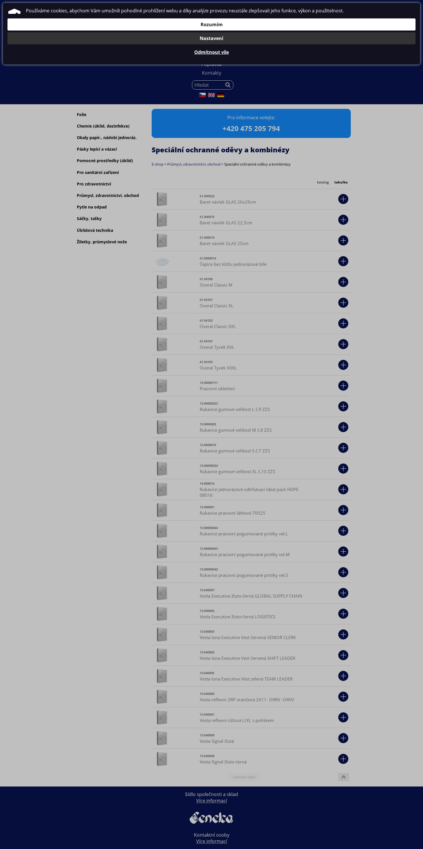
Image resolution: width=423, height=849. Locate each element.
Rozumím (212, 24)
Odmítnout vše (211, 52)
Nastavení (211, 38)
